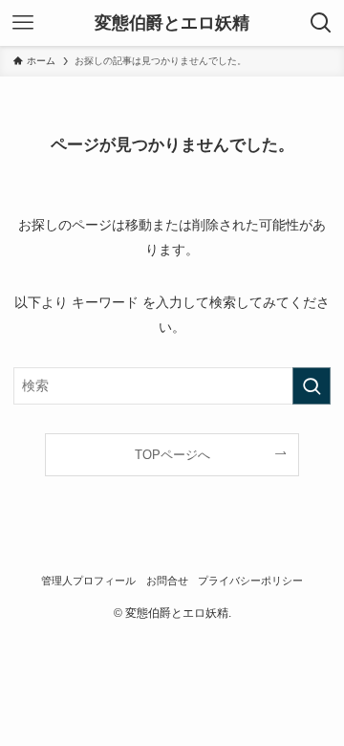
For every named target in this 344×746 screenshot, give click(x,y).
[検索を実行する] (311, 386)
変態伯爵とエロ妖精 (172, 23)
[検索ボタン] (321, 23)
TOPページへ (172, 455)
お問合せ (167, 580)
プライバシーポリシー (250, 580)
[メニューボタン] (23, 23)
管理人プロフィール (88, 580)
